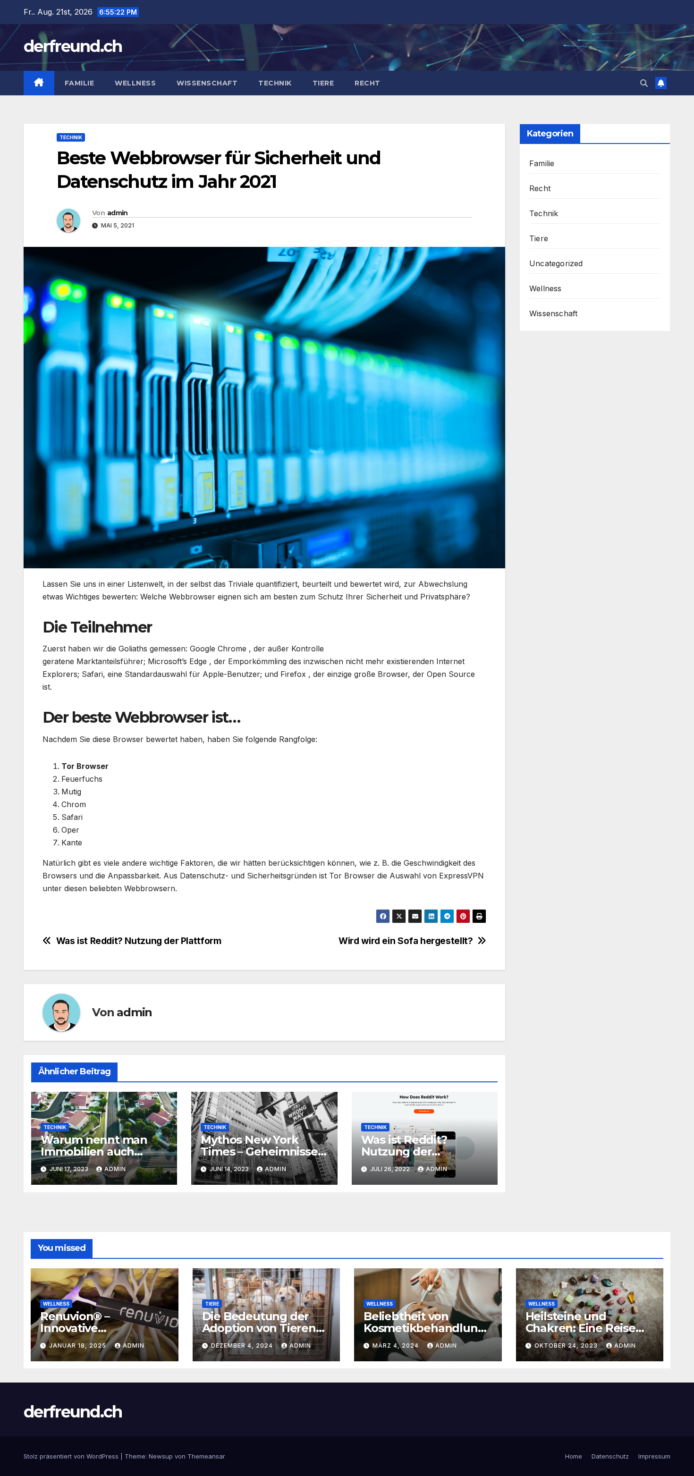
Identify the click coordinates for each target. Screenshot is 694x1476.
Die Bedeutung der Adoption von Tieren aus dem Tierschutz (259, 1328)
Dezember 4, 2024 (243, 1345)
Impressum (654, 1456)
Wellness (135, 83)
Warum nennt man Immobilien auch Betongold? (94, 1151)
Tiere (323, 83)
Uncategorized (556, 263)
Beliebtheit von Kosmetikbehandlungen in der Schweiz (428, 1328)
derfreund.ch (73, 46)
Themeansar (206, 1456)
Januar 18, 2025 (78, 1345)
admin (117, 213)
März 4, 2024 (396, 1345)
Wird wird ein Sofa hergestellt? (406, 941)
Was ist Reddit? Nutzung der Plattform (138, 941)
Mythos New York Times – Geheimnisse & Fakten (259, 1151)
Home (573, 1456)
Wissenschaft (207, 83)
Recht (368, 83)
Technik (275, 83)
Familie (79, 83)
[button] (644, 83)
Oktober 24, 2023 (567, 1345)
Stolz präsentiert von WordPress (72, 1456)
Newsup (161, 1456)
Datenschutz (610, 1456)
